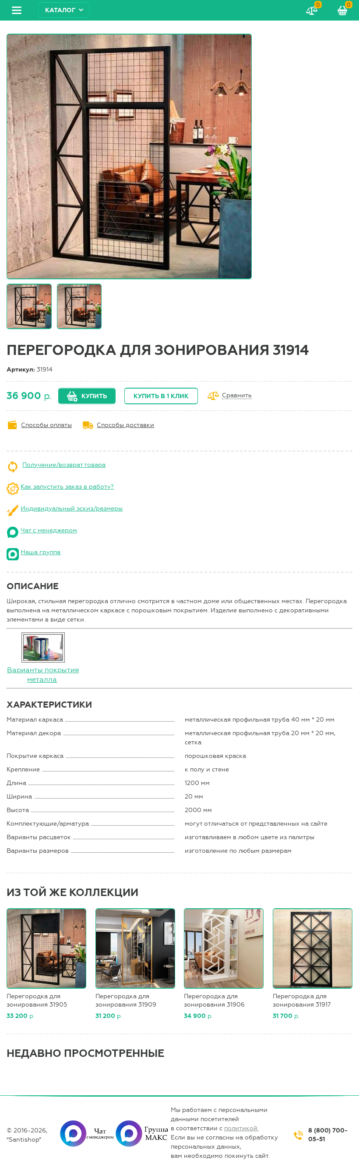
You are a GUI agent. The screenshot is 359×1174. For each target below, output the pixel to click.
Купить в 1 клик (161, 396)
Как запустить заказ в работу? (67, 486)
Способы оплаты (46, 425)
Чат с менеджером (49, 530)
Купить (94, 396)
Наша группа (40, 552)
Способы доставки (125, 425)
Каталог (60, 10)
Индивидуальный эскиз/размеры (72, 508)
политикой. (241, 1128)
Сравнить (237, 395)
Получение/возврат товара (64, 465)
